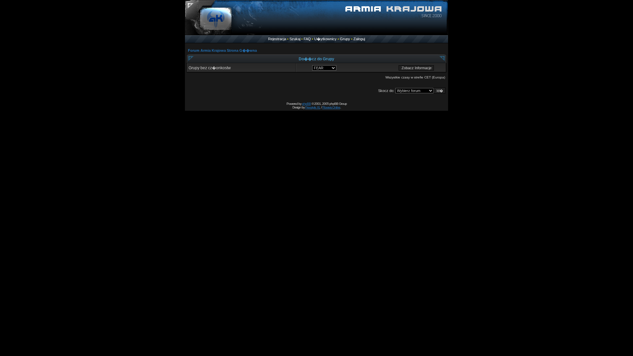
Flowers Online (331, 107)
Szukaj (294, 39)
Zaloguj (359, 39)
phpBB (306, 103)
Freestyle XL (312, 107)
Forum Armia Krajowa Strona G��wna (222, 50)
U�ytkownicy (325, 39)
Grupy (345, 39)
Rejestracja (277, 39)
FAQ (307, 39)
